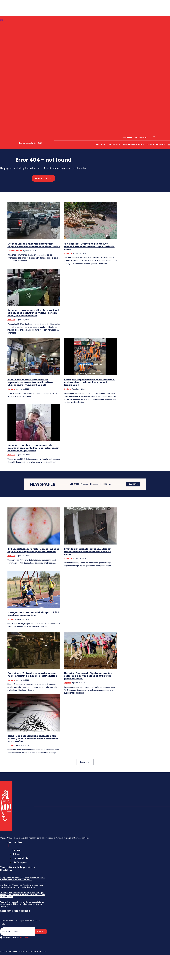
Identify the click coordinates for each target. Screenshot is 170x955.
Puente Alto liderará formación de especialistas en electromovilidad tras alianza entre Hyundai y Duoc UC (30, 382)
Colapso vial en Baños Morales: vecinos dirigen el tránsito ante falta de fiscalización (33, 245)
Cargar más (84, 762)
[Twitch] (157, 951)
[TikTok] (151, 951)
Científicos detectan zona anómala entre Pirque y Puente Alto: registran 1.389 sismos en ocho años (32, 738)
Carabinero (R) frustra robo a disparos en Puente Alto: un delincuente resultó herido (32, 674)
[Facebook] (163, 137)
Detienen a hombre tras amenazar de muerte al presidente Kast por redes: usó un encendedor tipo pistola (33, 448)
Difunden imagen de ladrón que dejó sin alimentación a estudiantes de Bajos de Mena (87, 551)
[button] (154, 137)
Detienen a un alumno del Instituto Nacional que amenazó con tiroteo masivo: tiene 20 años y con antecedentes (33, 313)
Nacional (11, 319)
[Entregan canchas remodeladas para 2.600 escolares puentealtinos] (33, 589)
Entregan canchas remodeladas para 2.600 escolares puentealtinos (33, 614)
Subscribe (41, 931)
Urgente (67, 683)
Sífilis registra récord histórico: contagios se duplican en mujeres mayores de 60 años (33, 550)
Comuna (68, 253)
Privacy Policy (23, 937)
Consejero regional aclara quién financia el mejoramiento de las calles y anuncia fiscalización (89, 382)
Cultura (67, 389)
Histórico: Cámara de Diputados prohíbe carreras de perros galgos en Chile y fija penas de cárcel (88, 676)
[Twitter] (163, 951)
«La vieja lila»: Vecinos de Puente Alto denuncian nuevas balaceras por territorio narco (89, 246)
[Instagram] (166, 137)
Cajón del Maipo (14, 250)
